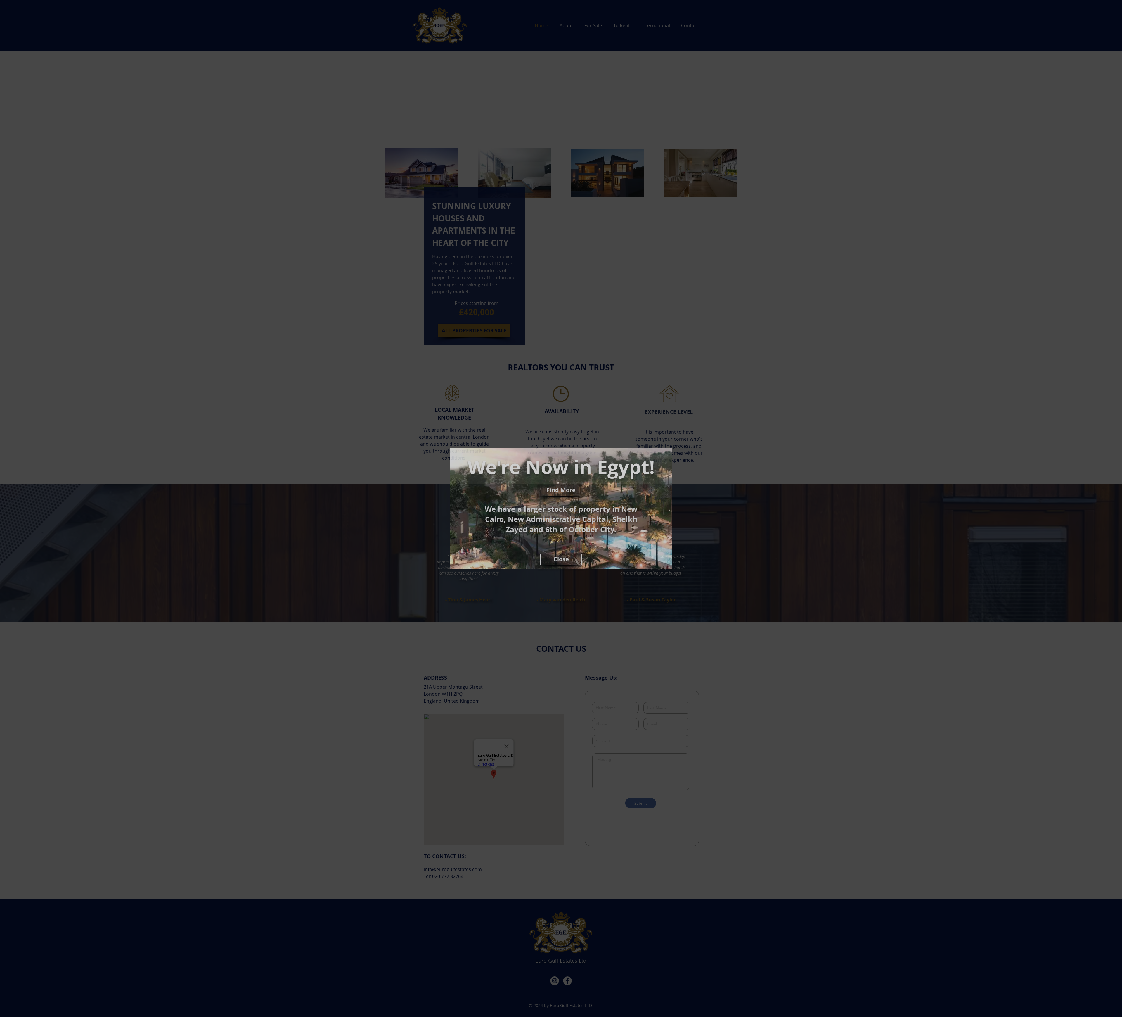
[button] (561, 559)
